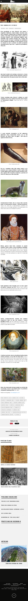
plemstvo (17, 407)
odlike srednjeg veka (7, 407)
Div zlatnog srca (6, 513)
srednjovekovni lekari (7, 414)
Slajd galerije (15, 585)
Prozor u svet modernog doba (10, 501)
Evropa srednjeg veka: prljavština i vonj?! (10, 486)
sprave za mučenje (6, 409)
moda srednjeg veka (6, 402)
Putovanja (15, 583)
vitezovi (17, 414)
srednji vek (16, 409)
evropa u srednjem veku (7, 400)
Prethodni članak (14, 429)
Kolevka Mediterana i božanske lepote (12, 509)
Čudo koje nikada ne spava (9, 505)
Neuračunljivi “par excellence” (10, 517)
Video (24, 584)
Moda (21, 583)
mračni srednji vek (19, 402)
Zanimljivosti (18, 28)
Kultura (3, 28)
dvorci (22, 397)
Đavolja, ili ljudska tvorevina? (8, 464)
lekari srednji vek (21, 400)
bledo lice (15, 397)
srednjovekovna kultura (19, 412)
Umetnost (11, 28)
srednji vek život (6, 412)
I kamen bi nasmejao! (14, 435)
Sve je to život (17, 584)
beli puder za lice (6, 397)
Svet (7, 28)
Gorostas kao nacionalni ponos (14, 431)
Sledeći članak (14, 433)
